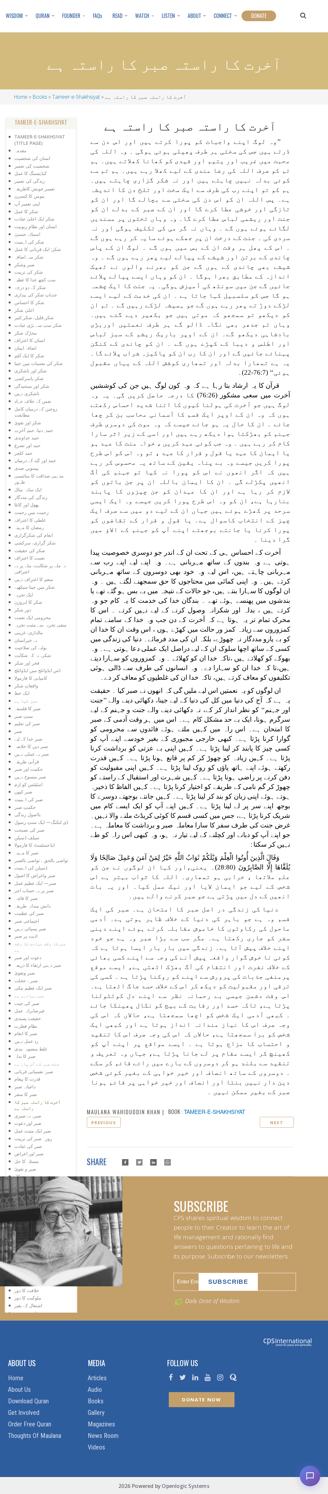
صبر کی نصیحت (29, 830)
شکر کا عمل (26, 211)
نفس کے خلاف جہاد (32, 401)
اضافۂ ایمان (25, 348)
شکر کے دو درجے (30, 287)
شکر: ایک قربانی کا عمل (37, 249)
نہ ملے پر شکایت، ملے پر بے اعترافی (40, 568)
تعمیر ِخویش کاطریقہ (34, 189)
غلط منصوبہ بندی (30, 1049)
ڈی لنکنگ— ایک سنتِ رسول (41, 822)
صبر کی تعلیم (27, 723)
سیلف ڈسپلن (26, 837)
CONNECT (223, 16)
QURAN (43, 16)
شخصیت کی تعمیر (31, 166)
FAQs (97, 16)
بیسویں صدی (26, 468)
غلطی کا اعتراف (29, 520)
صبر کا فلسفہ (27, 708)
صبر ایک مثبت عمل (32, 1131)
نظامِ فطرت (25, 1026)
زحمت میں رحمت (31, 512)
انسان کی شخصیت (32, 158)
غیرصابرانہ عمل (29, 1011)
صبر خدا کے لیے (28, 739)
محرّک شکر (25, 333)
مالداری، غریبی (28, 632)
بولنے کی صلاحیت (30, 647)
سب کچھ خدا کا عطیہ (35, 280)
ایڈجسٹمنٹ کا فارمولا (34, 845)
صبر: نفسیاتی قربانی (33, 1071)
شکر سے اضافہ (29, 257)
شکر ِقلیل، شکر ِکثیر (34, 317)
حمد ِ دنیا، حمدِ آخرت (33, 430)
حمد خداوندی (26, 438)
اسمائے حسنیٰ (27, 234)
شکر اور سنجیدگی (31, 386)
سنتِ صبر (23, 716)
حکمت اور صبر (28, 769)
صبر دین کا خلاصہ (31, 746)
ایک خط (21, 693)
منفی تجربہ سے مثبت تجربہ (40, 625)
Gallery (96, 1412)
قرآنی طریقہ (26, 762)
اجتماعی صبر (26, 921)
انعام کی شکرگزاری (33, 535)
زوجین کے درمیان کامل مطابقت (35, 412)
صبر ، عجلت (26, 980)
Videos (97, 1447)
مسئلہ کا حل (26, 1161)
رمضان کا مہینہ (29, 527)
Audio (95, 1389)
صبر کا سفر (25, 1094)
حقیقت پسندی (27, 1018)
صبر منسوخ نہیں (30, 777)
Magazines (102, 1424)
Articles (98, 1378)
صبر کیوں (23, 792)
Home (21, 96)
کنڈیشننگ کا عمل (30, 173)
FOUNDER (71, 16)
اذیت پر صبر (25, 936)
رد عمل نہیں (26, 1041)
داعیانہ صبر (25, 1086)
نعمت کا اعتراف (29, 558)
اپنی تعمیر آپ (27, 204)
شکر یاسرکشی (29, 378)
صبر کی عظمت (29, 913)
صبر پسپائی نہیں (30, 928)
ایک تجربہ (23, 595)
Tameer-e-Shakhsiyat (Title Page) (39, 140)
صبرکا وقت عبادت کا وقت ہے (40, 947)
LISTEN (168, 16)
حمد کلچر (23, 453)
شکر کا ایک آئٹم (29, 356)
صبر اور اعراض (29, 1153)
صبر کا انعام (25, 1033)
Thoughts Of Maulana (35, 1435)
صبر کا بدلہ (25, 1056)
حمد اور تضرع (27, 445)
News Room (104, 1435)
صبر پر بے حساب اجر (34, 890)
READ (117, 16)
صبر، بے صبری (27, 1116)
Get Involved (24, 1412)
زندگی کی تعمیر (29, 181)
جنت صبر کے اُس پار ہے (36, 1064)
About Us (20, 1389)
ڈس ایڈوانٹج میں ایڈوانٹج (37, 670)
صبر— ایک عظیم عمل (35, 883)
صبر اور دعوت (27, 1123)
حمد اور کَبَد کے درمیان (35, 460)
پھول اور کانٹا (26, 505)
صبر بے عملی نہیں (31, 754)
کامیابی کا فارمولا (30, 678)
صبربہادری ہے (29, 995)
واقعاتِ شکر (26, 686)
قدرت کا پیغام (27, 1079)
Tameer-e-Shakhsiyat (76, 96)
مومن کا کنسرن (29, 196)
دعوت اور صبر (27, 957)
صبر (18, 731)
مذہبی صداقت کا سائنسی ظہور (39, 479)
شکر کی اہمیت (29, 242)
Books (40, 96)
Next (276, 1122)
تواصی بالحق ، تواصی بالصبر (41, 860)
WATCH (142, 16)
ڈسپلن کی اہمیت (30, 868)
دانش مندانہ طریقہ (32, 906)
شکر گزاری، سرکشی (35, 543)
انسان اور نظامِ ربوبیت (35, 226)
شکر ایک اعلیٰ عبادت (34, 219)
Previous (103, 1122)
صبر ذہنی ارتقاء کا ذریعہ (37, 965)
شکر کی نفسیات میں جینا (38, 363)
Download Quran (29, 1401)
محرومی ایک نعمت (32, 617)
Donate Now (201, 1399)
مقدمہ (20, 150)
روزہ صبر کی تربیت (33, 1138)
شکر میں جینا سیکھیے (34, 587)
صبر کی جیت (26, 1003)
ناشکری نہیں (26, 393)
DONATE (258, 16)
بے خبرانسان (25, 640)
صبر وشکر (24, 264)
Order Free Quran (30, 1424)
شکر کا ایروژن (28, 602)
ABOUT (194, 16)
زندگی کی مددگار (30, 497)
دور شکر (22, 610)
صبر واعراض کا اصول (34, 875)
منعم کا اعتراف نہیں (33, 579)
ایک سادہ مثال (28, 489)
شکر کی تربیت (28, 272)
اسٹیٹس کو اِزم (28, 784)
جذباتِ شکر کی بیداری (35, 295)
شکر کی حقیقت (29, 550)
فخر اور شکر (26, 663)
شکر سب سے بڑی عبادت (38, 325)
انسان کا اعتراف (29, 340)
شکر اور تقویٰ (27, 422)
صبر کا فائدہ (26, 898)
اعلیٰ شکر (24, 310)
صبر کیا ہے (25, 701)
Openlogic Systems (185, 1486)
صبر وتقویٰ (24, 973)
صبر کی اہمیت (28, 799)
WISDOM (14, 16)
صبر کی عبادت (28, 1146)
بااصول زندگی (27, 814)
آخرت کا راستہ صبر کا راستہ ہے (37, 1105)
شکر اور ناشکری (30, 371)
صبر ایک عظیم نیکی (33, 988)
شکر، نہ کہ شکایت (32, 655)
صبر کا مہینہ (26, 853)
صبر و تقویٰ (25, 1169)
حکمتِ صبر (25, 807)
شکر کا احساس (29, 302)
